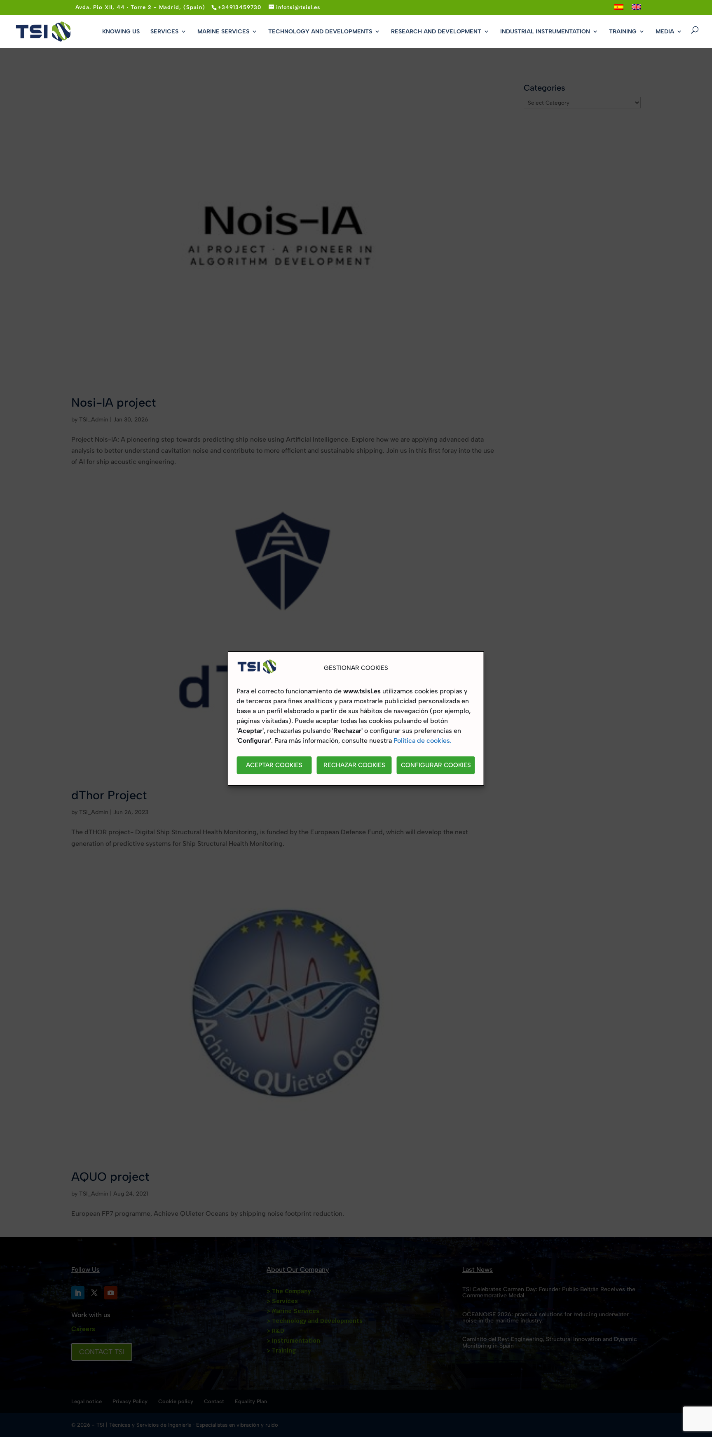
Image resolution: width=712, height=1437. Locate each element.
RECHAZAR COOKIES (354, 765)
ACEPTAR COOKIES (274, 765)
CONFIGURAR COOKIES (436, 765)
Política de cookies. (422, 740)
